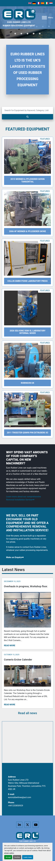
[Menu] (44, 17)
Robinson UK (27, 383)
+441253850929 (15, 805)
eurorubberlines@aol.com (19, 797)
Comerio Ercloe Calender (18, 659)
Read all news (27, 713)
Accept (8, 857)
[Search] (27, 116)
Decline (17, 857)
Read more (9, 645)
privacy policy (9, 853)
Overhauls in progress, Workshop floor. (26, 586)
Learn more (28, 857)
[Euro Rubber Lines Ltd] (27, 838)
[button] (15, 34)
